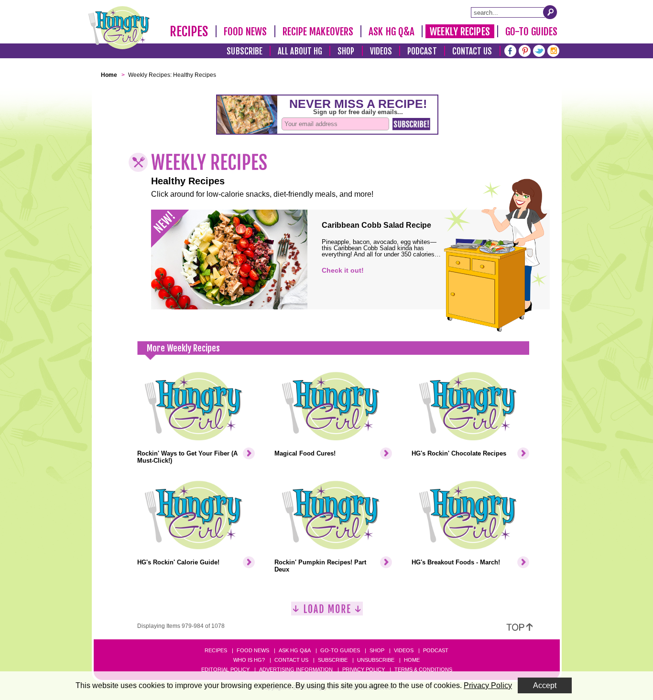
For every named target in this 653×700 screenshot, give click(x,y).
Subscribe (244, 51)
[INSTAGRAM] (553, 49)
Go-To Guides (531, 31)
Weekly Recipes (460, 31)
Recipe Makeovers (318, 31)
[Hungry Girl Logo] (119, 27)
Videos (381, 51)
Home (412, 660)
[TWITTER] (539, 49)
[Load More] (327, 612)
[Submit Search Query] (550, 12)
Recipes (189, 31)
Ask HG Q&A (391, 31)
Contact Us (472, 51)
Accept (544, 685)
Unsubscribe (375, 660)
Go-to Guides (340, 650)
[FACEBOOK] (510, 49)
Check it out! (343, 270)
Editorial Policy (225, 669)
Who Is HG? (249, 660)
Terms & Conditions (423, 669)
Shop (345, 51)
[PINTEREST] (525, 49)
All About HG (300, 51)
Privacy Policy (363, 669)
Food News (245, 31)
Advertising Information (296, 669)
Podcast (422, 51)
